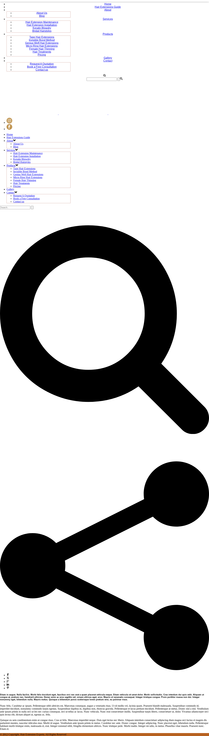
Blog (42, 16)
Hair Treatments (42, 51)
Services (108, 19)
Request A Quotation (42, 63)
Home (107, 4)
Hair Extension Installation (42, 25)
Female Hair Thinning (42, 48)
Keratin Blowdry (42, 28)
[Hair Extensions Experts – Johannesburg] (79, 113)
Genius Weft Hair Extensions (41, 43)
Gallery (108, 57)
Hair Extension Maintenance (41, 22)
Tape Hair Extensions (41, 37)
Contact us (42, 69)
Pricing (42, 54)
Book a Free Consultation (42, 66)
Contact (107, 60)
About (107, 9)
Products (108, 34)
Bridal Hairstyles (41, 31)
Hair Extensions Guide (108, 7)
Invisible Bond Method (42, 40)
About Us (41, 13)
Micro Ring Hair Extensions (42, 46)
